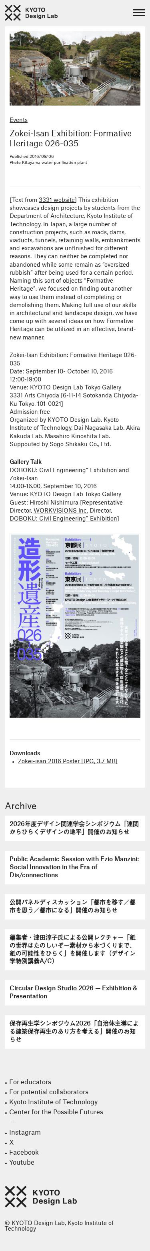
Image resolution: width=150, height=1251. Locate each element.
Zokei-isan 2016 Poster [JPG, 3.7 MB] (68, 761)
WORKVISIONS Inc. (61, 511)
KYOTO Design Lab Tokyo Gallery (75, 388)
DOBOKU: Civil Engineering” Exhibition (63, 519)
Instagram (25, 1132)
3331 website (57, 200)
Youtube (21, 1162)
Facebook (24, 1152)
